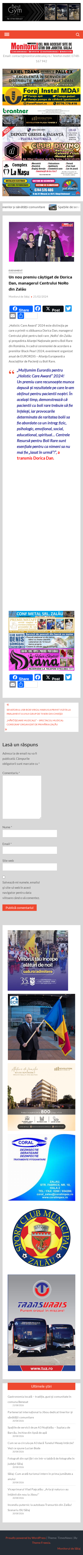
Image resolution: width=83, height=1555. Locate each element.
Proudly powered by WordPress (26, 1537)
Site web (8, 860)
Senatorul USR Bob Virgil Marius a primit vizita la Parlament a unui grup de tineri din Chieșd (39, 711)
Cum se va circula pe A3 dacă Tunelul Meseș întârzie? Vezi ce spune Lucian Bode (41, 1445)
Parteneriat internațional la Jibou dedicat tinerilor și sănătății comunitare (40, 1414)
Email (7, 844)
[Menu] (6, 34)
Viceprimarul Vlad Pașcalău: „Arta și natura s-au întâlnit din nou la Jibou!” (38, 1492)
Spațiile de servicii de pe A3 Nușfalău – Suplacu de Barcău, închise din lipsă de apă (39, 1430)
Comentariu (11, 773)
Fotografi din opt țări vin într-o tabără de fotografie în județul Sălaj (41, 1461)
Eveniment (16, 270)
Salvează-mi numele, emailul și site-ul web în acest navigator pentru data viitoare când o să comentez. (21, 890)
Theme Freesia (41, 1542)
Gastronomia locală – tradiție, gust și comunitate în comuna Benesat (39, 1399)
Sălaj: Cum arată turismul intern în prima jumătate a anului (40, 1476)
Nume (7, 827)
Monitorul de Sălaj (19, 296)
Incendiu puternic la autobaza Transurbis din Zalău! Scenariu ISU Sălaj (40, 1507)
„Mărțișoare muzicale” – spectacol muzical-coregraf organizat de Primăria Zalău (35, 722)
